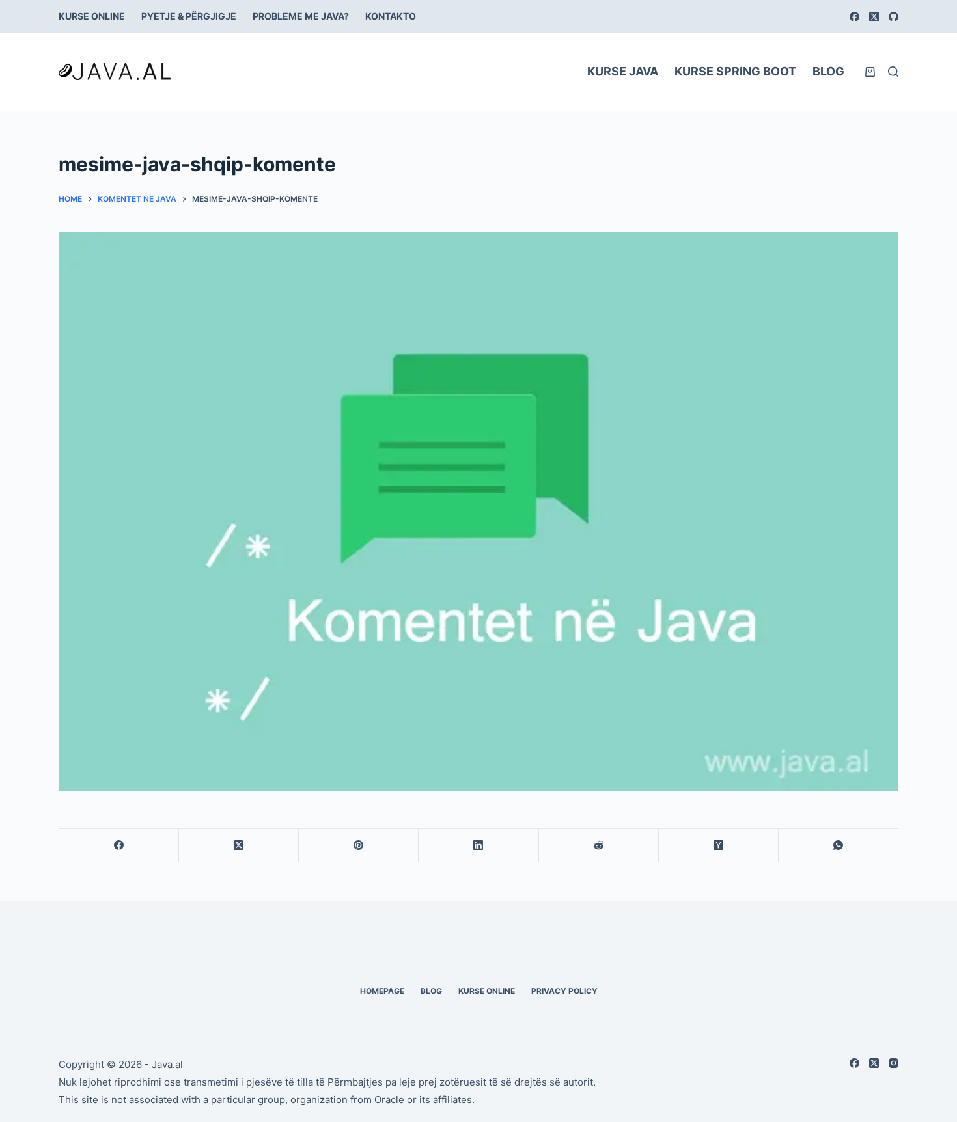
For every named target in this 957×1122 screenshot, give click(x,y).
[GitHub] (893, 16)
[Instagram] (893, 1063)
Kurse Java (622, 71)
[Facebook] (854, 16)
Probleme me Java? (301, 15)
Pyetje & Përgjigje (188, 15)
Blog (828, 71)
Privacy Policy (564, 991)
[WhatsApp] (838, 845)
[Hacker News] (719, 845)
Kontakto (390, 15)
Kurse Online (92, 15)
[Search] (893, 71)
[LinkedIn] (478, 845)
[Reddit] (599, 845)
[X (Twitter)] (874, 16)
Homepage (382, 991)
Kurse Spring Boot (735, 71)
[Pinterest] (359, 845)
